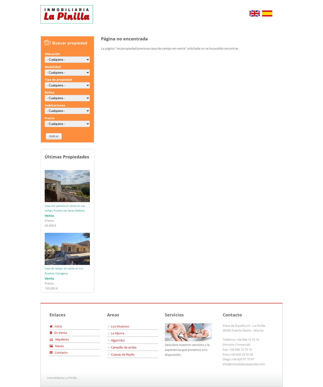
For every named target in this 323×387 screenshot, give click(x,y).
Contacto (60, 352)
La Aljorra (117, 333)
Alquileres (61, 339)
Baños (49, 92)
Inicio (57, 326)
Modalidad (53, 67)
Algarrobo (118, 340)
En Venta (59, 333)
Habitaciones (55, 105)
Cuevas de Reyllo (123, 354)
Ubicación (52, 54)
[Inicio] (66, 14)
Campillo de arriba (123, 347)
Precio (49, 118)
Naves (58, 346)
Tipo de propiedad (58, 79)
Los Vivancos (120, 326)
